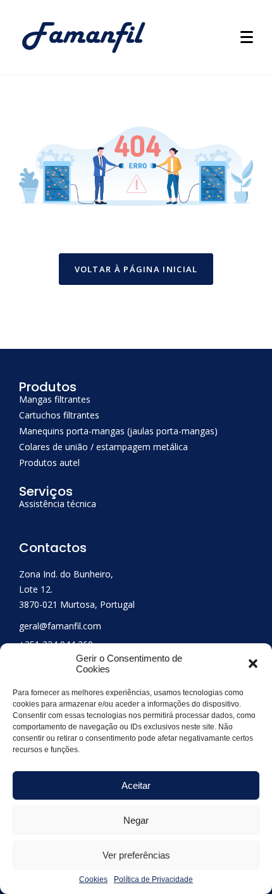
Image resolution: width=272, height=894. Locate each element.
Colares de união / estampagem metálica (103, 447)
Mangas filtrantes (54, 399)
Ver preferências (136, 855)
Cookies (93, 880)
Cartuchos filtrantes (59, 415)
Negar (136, 820)
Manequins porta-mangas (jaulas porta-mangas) (118, 431)
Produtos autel (49, 462)
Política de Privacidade (153, 880)
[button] (253, 663)
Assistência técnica (57, 504)
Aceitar (136, 785)
